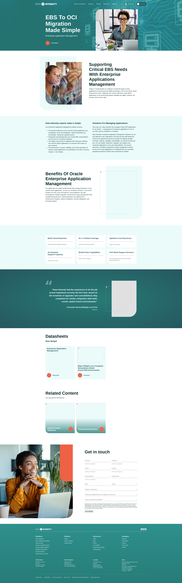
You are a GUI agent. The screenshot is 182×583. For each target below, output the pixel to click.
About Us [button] (114, 4)
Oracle (66, 538)
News (94, 538)
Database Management (41, 549)
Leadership (125, 541)
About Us (124, 538)
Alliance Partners (68, 541)
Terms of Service (96, 508)
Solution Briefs (97, 549)
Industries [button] (90, 4)
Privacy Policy (112, 507)
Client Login (131, 4)
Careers (124, 543)
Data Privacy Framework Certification (80, 577)
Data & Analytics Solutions (42, 547)
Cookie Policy (47, 577)
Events (95, 543)
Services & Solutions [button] (79, 4)
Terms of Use (67, 577)
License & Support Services (43, 545)
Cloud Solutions (40, 538)
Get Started (89, 511)
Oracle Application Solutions (43, 541)
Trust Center (125, 545)
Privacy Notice (39, 577)
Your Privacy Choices (57, 577)
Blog (94, 541)
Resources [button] (106, 4)
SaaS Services (39, 543)
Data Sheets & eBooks (99, 547)
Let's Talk (142, 4)
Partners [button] (98, 4)
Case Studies (96, 545)
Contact (124, 547)
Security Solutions (40, 551)
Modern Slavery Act (95, 577)
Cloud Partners (68, 543)
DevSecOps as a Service (42, 553)
